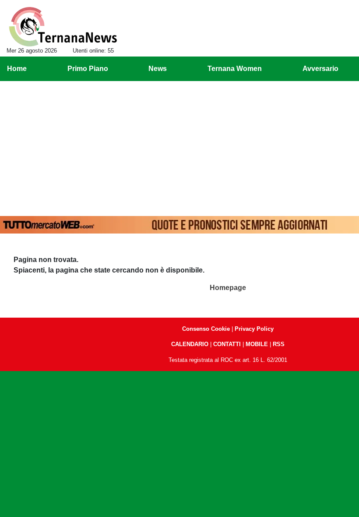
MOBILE (257, 344)
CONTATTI (227, 344)
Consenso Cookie (206, 329)
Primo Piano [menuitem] (87, 68)
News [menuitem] (157, 68)
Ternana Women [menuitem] (235, 68)
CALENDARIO (189, 344)
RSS (279, 344)
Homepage (228, 287)
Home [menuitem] (17, 68)
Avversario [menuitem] (320, 68)
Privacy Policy (254, 329)
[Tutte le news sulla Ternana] (63, 26)
